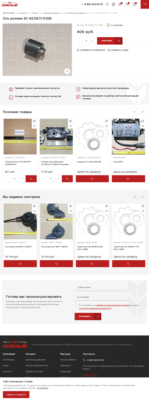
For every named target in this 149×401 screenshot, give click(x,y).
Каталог (23, 13)
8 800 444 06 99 (94, 4)
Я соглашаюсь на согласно (109, 307)
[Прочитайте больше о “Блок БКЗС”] (128, 178)
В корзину (106, 40)
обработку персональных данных (113, 305)
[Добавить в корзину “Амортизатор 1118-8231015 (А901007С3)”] (31, 178)
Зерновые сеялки (51, 13)
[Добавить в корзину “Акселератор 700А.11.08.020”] (56, 263)
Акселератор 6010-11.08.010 (18, 246)
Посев (35, 13)
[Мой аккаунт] (113, 4)
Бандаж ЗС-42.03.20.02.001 (89, 161)
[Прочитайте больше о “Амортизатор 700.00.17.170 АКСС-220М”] (128, 263)
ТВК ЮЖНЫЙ (8, 13)
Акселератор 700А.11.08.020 (54, 246)
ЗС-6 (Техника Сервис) (75, 13)
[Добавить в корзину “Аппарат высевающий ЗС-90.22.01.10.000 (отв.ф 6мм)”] (67, 178)
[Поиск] (107, 4)
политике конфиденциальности (95, 308)
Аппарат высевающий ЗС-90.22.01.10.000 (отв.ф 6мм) (55, 163)
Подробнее (42, 388)
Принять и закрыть (16, 394)
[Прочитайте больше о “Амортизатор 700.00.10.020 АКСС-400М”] (92, 263)
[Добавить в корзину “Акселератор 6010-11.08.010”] (20, 263)
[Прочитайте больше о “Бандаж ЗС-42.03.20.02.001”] (92, 178)
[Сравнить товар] (34, 126)
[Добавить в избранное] (34, 121)
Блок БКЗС (118, 161)
